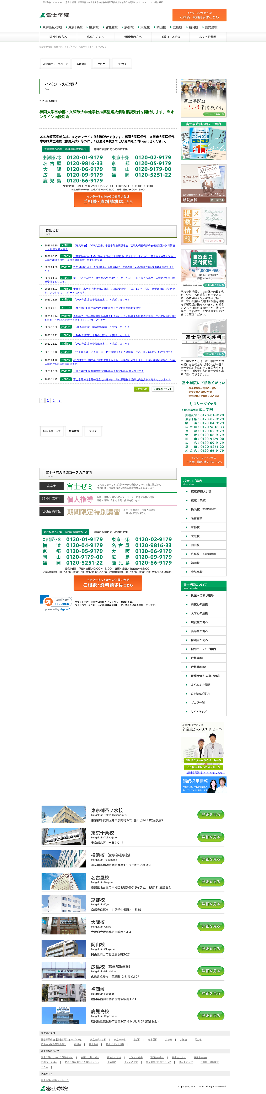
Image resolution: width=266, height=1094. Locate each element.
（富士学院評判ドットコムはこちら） (205, 772)
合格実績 (111, 1062)
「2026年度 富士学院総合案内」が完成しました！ (101, 299)
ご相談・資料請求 (210, 1062)
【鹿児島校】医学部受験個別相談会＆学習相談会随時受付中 (107, 308)
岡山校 (198, 1039)
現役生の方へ (157, 1057)
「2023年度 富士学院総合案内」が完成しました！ (101, 343)
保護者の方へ (200, 1057)
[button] (56, 603)
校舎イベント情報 (115, 1044)
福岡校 (77, 1044)
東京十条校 (120, 1039)
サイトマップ (186, 1062)
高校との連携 (114, 1057)
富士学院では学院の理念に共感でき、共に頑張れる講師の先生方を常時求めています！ (122, 379)
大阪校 (183, 1039)
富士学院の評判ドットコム (55, 1080)
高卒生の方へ (179, 1057)
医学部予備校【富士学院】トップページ (61, 1039)
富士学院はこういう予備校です (57, 1057)
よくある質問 (131, 1062)
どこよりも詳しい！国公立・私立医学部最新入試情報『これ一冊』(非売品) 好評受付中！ (123, 352)
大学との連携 (136, 1057)
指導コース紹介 (49, 1062)
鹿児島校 (93, 1044)
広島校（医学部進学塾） (53, 1044)
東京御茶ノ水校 (98, 1039)
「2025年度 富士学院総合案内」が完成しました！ (101, 327)
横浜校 (136, 1039)
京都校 (168, 1039)
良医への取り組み (90, 1057)
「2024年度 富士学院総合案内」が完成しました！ (101, 335)
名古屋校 (152, 1039)
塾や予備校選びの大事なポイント (82, 1062)
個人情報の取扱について (158, 1062)
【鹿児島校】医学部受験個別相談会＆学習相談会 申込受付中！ (108, 371)
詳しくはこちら (108, 487)
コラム (44, 1067)
